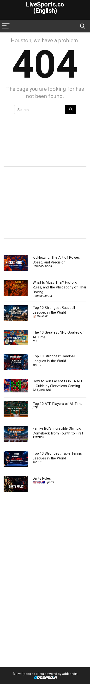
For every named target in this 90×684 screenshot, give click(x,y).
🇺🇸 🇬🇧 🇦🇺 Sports (43, 482)
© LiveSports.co (23, 674)
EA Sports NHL (42, 389)
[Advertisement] (44, 202)
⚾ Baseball (40, 316)
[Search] (82, 26)
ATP (35, 407)
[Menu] (6, 26)
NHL (35, 341)
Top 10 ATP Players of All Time (58, 404)
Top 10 (37, 364)
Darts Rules (42, 478)
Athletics (38, 437)
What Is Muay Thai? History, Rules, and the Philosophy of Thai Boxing (59, 287)
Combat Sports (42, 266)
